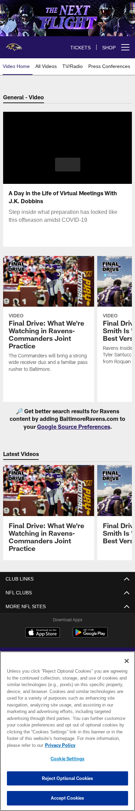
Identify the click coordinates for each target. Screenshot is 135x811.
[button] (67, 164)
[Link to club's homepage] (14, 44)
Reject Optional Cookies (67, 778)
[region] (67, 731)
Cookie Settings (67, 758)
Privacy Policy (59, 745)
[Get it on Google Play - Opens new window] (90, 635)
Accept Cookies (67, 798)
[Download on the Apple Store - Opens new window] (42, 633)
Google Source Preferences (73, 426)
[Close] (126, 661)
